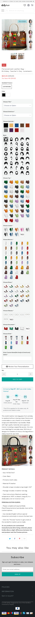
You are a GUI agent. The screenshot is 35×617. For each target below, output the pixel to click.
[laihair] (5, 5)
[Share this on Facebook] (15, 539)
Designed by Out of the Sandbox (21, 603)
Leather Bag (7, 86)
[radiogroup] (17, 128)
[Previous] (3, 34)
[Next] (31, 34)
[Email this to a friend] (24, 539)
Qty (3, 370)
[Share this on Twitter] (10, 539)
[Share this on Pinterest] (20, 539)
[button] (17, 102)
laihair (8, 603)
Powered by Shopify (8, 604)
